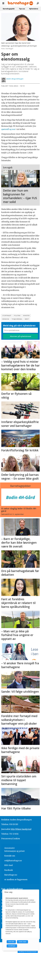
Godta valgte (22, 941)
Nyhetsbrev (33, 9)
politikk (17, 315)
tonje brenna (17, 319)
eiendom (5, 319)
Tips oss (22, 9)
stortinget (6, 315)
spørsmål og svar (8, 129)
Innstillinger (11, 946)
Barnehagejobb (9, 9)
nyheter (26, 315)
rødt (27, 319)
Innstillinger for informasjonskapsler (28, 951)
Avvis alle (11, 941)
